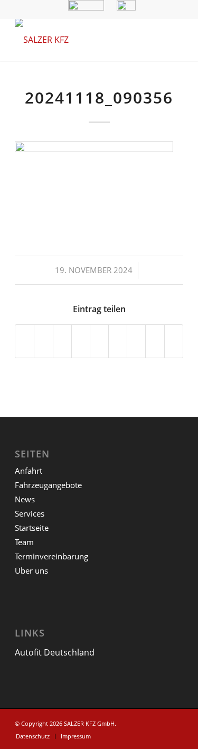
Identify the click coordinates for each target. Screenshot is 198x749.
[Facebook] (175, 722)
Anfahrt (28, 470)
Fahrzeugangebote (48, 485)
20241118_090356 (99, 97)
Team (24, 542)
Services (29, 513)
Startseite (32, 527)
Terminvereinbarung (51, 556)
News (25, 499)
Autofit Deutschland (55, 652)
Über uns (31, 570)
